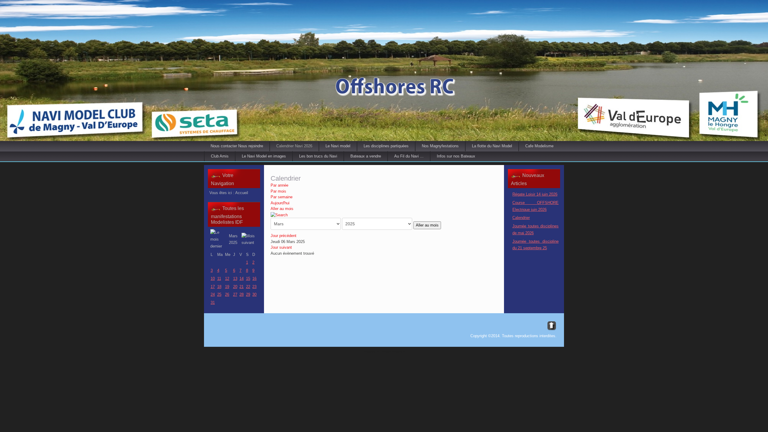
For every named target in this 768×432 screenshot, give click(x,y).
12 (227, 278)
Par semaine (281, 197)
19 (227, 286)
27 (235, 294)
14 (241, 278)
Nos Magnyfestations (440, 146)
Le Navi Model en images (264, 156)
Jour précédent (283, 235)
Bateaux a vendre (365, 156)
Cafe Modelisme (539, 146)
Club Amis (220, 156)
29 (248, 294)
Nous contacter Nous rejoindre (237, 146)
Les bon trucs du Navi (318, 156)
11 (219, 278)
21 (241, 286)
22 (248, 286)
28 (241, 294)
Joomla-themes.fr (392, 351)
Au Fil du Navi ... (409, 156)
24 (213, 294)
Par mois (278, 191)
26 (227, 294)
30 (254, 294)
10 (213, 278)
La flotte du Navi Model (492, 146)
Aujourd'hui (280, 203)
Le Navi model (338, 146)
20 (235, 286)
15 (248, 278)
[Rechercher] (279, 214)
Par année (279, 185)
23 (254, 286)
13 (235, 278)
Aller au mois (282, 208)
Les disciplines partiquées (386, 146)
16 (254, 278)
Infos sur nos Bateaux (456, 156)
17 (213, 286)
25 (219, 294)
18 (219, 286)
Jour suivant (281, 247)
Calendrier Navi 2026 (294, 146)
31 (213, 302)
